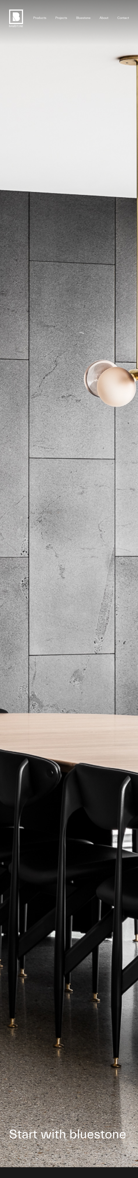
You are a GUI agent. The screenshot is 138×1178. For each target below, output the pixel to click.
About (104, 18)
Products (39, 18)
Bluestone (83, 18)
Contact (123, 18)
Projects (61, 18)
